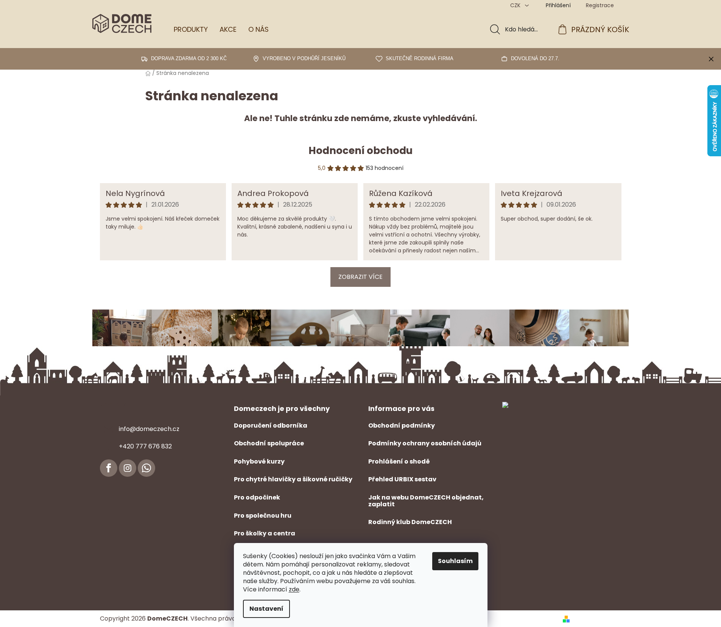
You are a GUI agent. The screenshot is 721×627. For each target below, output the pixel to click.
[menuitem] (190, 29)
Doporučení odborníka (270, 425)
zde (294, 589)
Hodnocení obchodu (360, 150)
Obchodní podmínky (401, 425)
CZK (516, 5)
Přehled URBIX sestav (402, 479)
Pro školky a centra (264, 533)
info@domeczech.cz (149, 429)
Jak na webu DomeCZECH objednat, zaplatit (426, 500)
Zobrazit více (360, 276)
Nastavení (266, 608)
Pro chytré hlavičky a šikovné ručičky (293, 479)
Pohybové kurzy (259, 461)
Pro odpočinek (257, 497)
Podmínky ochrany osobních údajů (424, 443)
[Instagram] (127, 468)
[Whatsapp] (146, 468)
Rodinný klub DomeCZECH (410, 522)
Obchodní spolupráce (269, 443)
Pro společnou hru (262, 515)
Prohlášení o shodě (399, 461)
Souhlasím (455, 561)
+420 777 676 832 (145, 446)
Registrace (600, 5)
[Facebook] (108, 468)
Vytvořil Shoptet (597, 619)
